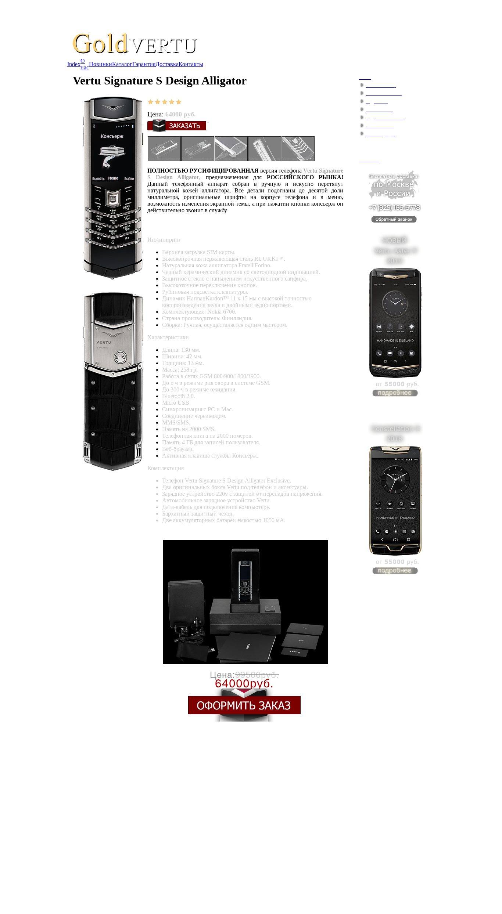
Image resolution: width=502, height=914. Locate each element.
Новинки (100, 64)
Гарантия (143, 64)
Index (73, 64)
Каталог (122, 64)
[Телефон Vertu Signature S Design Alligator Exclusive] (164, 159)
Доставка (167, 64)
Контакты (191, 64)
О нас (84, 64)
